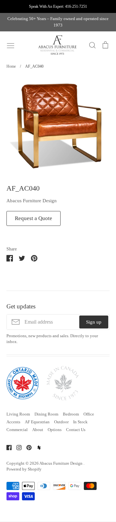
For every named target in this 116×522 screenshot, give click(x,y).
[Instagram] (17, 447)
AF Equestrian (37, 421)
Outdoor (61, 421)
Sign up (94, 322)
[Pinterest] (27, 447)
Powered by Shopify (24, 469)
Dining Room (46, 414)
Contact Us (75, 429)
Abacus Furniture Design (31, 200)
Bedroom (71, 414)
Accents (13, 421)
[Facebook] (7, 447)
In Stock (80, 421)
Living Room (18, 414)
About (37, 429)
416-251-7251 (76, 6)
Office (88, 414)
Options (55, 429)
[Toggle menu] (10, 45)
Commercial (17, 429)
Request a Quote (33, 218)
